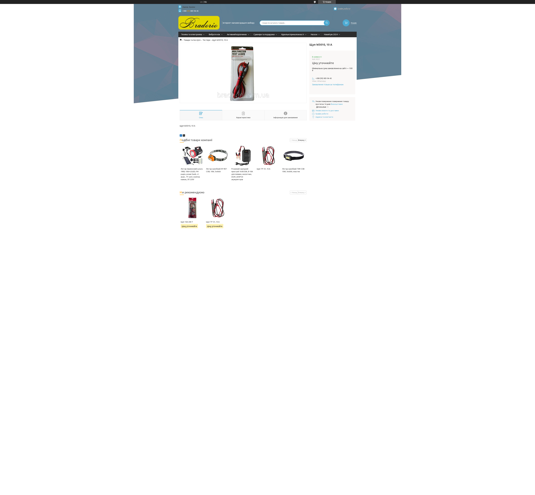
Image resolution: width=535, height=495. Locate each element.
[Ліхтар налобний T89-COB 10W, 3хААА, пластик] (293, 155)
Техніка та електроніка (191, 34)
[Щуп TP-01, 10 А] (268, 155)
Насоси (314, 34)
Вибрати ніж (214, 34)
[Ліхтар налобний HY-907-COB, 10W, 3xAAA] (217, 155)
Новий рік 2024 (331, 34)
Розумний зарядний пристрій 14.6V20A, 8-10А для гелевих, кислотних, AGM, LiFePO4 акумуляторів (242, 174)
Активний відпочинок (237, 34)
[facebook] (181, 136)
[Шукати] (327, 23)
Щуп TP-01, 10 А (263, 169)
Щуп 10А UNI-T (187, 222)
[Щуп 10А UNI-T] (192, 208)
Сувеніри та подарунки (264, 34)
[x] (184, 136)
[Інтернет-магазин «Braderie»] (199, 23)
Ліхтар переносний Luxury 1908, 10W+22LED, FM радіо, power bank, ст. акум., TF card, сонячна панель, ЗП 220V (192, 174)
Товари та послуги (192, 40)
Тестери (206, 40)
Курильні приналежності (292, 34)
